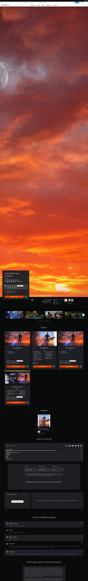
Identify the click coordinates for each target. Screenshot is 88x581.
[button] (59, 301)
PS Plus (19, 2)
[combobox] (31, 469)
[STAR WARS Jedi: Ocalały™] (14, 315)
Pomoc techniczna (41, 2)
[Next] (83, 315)
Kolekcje (38, 5)
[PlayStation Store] (6, 5)
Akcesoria (25, 2)
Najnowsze (33, 5)
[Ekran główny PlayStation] (2, 2)
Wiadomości (32, 2)
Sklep (5, 2)
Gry (14, 2)
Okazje (43, 5)
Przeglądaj (55, 5)
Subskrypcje (48, 5)
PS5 (9, 2)
